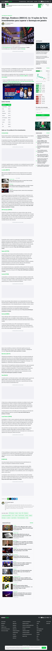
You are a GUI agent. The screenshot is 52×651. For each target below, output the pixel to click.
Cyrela (3, 274)
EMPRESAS (14, 625)
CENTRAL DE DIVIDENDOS (26, 627)
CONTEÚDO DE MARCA (25, 632)
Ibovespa (3, 517)
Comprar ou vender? (16, 576)
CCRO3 (5, 77)
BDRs (37, 627)
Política (14, 561)
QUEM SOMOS (3, 621)
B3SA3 (5, 459)
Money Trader (30, 1)
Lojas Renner (5, 416)
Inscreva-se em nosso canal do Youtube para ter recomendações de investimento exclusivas (42, 57)
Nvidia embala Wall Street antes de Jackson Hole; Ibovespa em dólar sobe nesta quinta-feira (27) (20, 181)
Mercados (15, 584)
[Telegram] (47, 1)
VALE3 (5, 375)
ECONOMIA (14, 627)
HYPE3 (7, 251)
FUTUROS (38, 634)
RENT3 (7, 170)
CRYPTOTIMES (48, 621)
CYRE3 (6, 274)
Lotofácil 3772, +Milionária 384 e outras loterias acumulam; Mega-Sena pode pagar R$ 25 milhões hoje (23, 528)
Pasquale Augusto (9, 23)
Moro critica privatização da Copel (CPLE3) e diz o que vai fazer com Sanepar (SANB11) (42, 155)
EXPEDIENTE (3, 623)
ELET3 (8, 353)
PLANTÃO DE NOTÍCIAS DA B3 (27, 634)
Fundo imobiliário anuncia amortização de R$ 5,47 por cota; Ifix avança (42, 151)
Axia (20, 513)
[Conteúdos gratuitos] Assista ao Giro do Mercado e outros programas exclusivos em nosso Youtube (42, 52)
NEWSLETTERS (24, 636)
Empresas (14, 569)
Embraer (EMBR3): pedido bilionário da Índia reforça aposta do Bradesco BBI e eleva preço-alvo (43, 142)
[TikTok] (48, 617)
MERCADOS (14, 623)
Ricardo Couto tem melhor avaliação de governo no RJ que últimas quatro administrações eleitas (22, 564)
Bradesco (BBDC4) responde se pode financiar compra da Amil (43, 166)
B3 (2, 459)
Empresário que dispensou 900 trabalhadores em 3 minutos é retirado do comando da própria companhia (43, 137)
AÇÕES (38, 623)
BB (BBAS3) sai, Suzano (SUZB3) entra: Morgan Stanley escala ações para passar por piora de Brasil (22, 579)
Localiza (8, 517)
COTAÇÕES (38, 621)
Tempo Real (11, 189)
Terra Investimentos (6, 47)
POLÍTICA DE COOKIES (4, 630)
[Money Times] (8, 1)
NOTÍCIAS (14, 621)
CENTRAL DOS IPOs (25, 623)
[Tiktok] (48, 1)
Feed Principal (21, 515)
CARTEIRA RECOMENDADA (26, 621)
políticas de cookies (26, 648)
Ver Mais (31, 522)
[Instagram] (40, 1)
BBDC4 (26, 75)
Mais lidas (39, 133)
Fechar (44, 647)
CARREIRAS (14, 636)
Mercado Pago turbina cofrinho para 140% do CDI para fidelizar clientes (43, 147)
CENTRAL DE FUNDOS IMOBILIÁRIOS (28, 625)
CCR (2, 77)
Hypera (3, 251)
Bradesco (22, 75)
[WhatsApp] (45, 1)
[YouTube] (42, 1)
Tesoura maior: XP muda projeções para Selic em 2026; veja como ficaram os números (22, 572)
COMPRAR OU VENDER (25, 630)
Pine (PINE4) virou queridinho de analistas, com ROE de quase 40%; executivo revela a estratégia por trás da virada (21, 186)
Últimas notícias (22, 1)
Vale (3, 375)
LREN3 (9, 416)
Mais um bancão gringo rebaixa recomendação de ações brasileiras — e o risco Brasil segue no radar (22, 587)
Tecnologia (15, 591)
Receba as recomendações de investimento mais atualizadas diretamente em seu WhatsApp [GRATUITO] (41, 63)
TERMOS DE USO (3, 627)
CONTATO (2, 625)
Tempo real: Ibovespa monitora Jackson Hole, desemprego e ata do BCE (21, 191)
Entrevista (11, 184)
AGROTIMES (48, 623)
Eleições (35, 1)
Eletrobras (4, 353)
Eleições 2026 (15, 554)
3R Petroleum (11, 513)
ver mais (3, 7)
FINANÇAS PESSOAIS (16, 630)
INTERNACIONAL (15, 632)
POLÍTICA (14, 634)
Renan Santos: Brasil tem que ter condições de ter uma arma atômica (21, 556)
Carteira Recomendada (7, 15)
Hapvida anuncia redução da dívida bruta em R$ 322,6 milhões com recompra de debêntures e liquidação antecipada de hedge (42, 160)
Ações (16, 513)
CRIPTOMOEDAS (39, 630)
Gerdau (3, 314)
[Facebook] (38, 1)
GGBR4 (7, 314)
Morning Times (11, 179)
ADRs (37, 636)
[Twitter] (50, 1)
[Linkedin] (43, 1)
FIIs (37, 625)
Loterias (14, 525)
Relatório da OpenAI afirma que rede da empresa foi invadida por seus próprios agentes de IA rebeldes (22, 594)
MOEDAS (38, 632)
